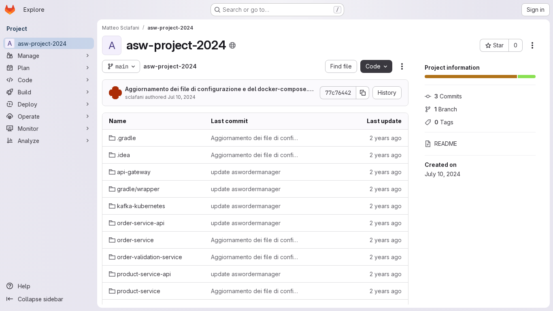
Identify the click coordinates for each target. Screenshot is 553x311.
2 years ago (386, 137)
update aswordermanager (246, 171)
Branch (445, 109)
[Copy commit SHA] (362, 92)
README (445, 143)
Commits (448, 96)
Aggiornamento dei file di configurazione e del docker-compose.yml (218, 89)
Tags (443, 122)
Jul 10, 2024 (182, 97)
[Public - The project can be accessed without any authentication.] (232, 45)
